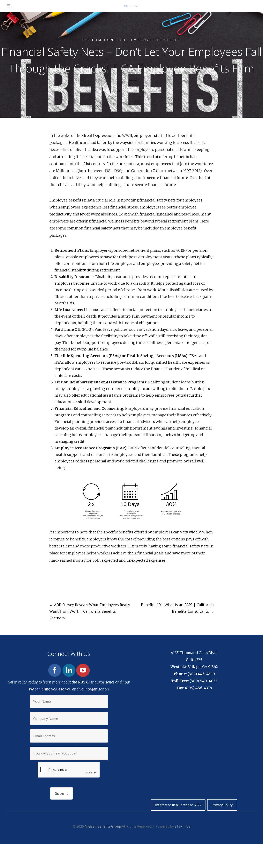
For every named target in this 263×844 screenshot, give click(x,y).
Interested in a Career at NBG (178, 805)
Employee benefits (156, 40)
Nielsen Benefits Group (103, 826)
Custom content (104, 40)
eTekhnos (182, 826)
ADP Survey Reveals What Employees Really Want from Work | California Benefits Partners (89, 611)
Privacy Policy (222, 805)
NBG (155, 90)
